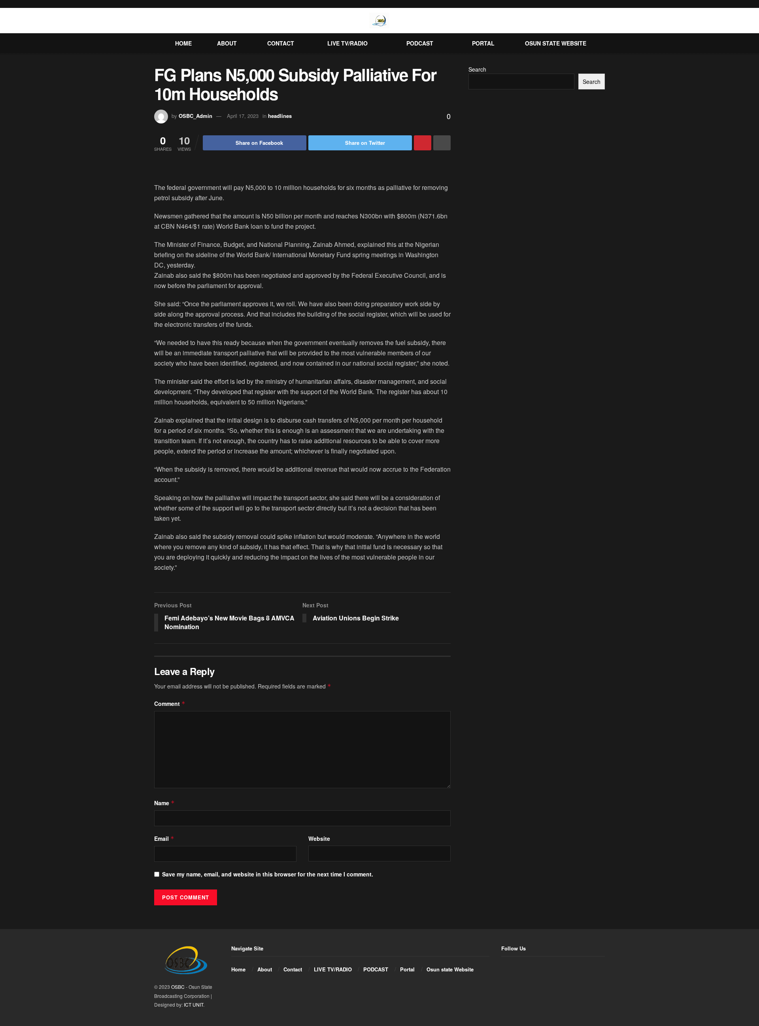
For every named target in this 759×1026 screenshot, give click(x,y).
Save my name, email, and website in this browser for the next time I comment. (267, 874)
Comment (169, 703)
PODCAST (419, 43)
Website (319, 838)
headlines (280, 115)
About (227, 43)
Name (164, 803)
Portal (483, 43)
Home (183, 43)
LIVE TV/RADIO (347, 43)
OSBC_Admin (195, 115)
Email (164, 838)
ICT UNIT (193, 1004)
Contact (280, 43)
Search (477, 69)
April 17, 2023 (243, 115)
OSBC (178, 986)
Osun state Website (555, 43)
